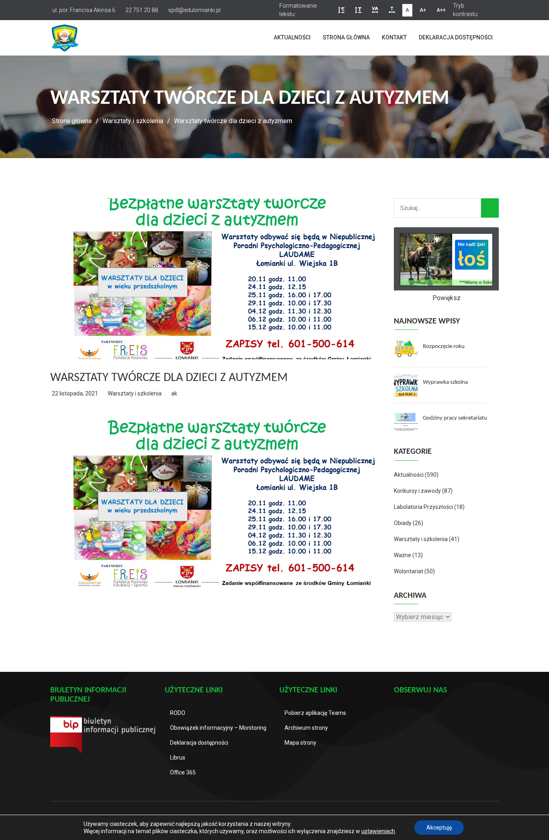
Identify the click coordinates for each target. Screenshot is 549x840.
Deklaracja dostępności (456, 37)
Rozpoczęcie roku (444, 347)
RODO (177, 713)
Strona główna (346, 37)
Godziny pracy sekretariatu (455, 418)
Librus (177, 757)
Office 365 (183, 772)
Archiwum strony (306, 728)
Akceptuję (439, 827)
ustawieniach (378, 831)
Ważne (402, 555)
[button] (341, 10)
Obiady (403, 523)
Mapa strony (300, 742)
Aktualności (292, 37)
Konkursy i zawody (417, 491)
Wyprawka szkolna (445, 382)
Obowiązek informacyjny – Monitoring (218, 728)
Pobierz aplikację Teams (315, 713)
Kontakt (394, 37)
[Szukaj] (490, 208)
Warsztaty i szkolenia (132, 121)
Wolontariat (408, 571)
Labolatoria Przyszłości (423, 507)
